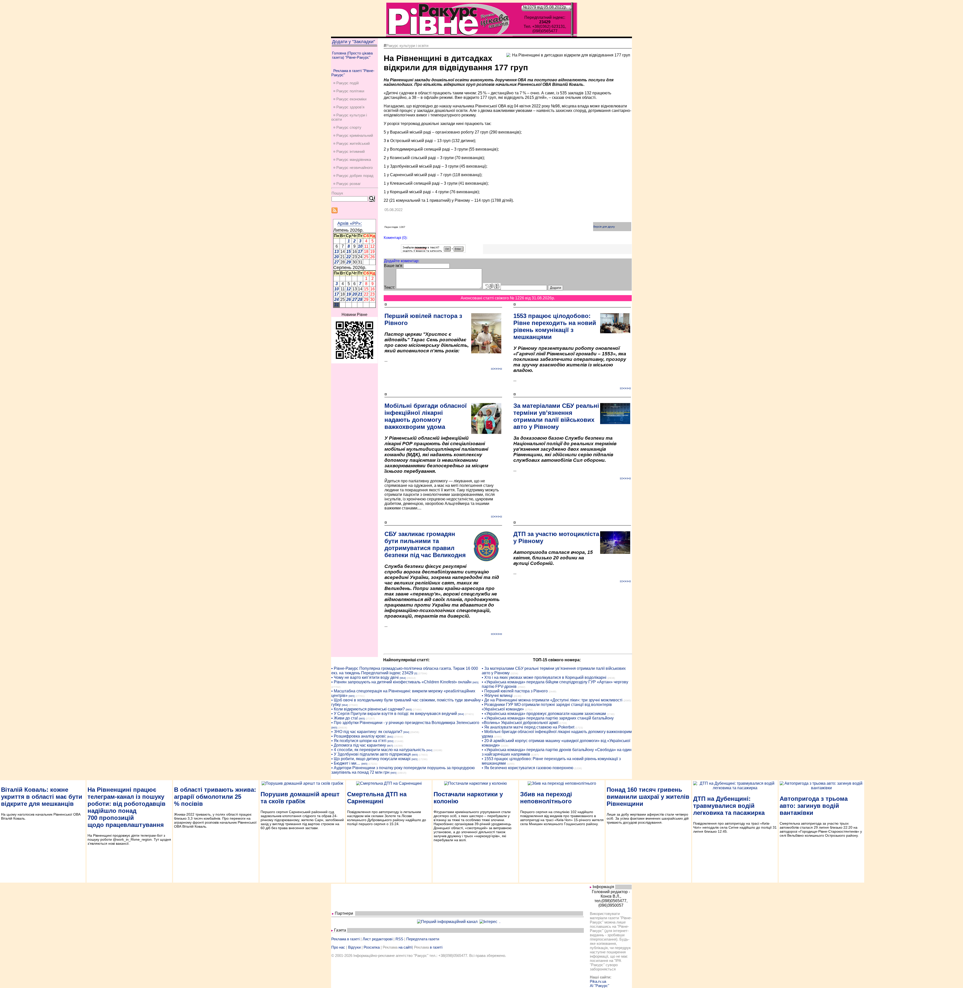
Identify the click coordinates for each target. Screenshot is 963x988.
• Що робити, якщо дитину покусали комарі (371, 759)
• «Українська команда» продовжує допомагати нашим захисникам (544, 713)
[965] (475, 682)
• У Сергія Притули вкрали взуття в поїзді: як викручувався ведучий (394, 713)
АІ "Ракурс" (599, 985)
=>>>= (496, 369)
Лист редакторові (377, 939)
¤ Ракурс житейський (351, 143)
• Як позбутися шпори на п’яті (358, 741)
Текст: (389, 287)
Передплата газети (422, 939)
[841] (390, 736)
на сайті (405, 947)
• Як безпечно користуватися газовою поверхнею (527, 768)
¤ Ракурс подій (346, 83)
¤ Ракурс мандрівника (352, 159)
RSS (399, 939)
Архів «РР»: (349, 223)
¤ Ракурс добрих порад (353, 175)
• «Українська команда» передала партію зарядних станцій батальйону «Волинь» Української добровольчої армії (548, 720)
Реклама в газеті (345, 939)
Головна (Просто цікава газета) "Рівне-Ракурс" (352, 55)
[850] (390, 741)
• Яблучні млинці (497, 695)
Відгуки (354, 947)
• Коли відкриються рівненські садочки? (368, 709)
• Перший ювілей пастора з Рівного (515, 691)
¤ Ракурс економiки (349, 99)
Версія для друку (604, 226)
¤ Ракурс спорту (347, 127)
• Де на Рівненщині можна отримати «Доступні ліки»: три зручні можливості (552, 700)
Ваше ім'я (393, 266)
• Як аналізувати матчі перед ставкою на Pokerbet (528, 727)
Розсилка (372, 947)
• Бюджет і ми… (345, 763)
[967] (390, 745)
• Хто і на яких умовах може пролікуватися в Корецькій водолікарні (544, 677)
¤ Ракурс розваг (347, 183)
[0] (415, 673)
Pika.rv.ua (598, 981)
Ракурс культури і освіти (407, 45)
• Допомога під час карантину (358, 745)
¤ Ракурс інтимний (349, 151)
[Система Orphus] (433, 251)
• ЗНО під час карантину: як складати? (366, 732)
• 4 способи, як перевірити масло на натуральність (378, 750)
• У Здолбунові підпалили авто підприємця (371, 754)
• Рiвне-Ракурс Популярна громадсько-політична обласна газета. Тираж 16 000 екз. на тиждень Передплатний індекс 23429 (404, 670)
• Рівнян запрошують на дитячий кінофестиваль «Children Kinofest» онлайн (401, 682)
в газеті (436, 947)
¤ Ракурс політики (348, 91)
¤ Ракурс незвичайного (353, 167)
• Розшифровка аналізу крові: (358, 736)
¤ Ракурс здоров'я (348, 107)
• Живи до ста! (344, 718)
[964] (403, 678)
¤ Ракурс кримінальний (353, 135)
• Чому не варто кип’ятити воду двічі (365, 677)
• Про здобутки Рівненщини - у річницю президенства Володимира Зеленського (405, 722)
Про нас (338, 947)
